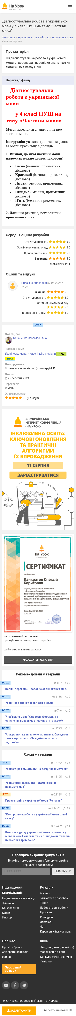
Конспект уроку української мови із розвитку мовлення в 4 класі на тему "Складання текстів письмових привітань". (37, 836)
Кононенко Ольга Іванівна (30, 338)
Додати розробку (39, 659)
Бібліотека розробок (54, 898)
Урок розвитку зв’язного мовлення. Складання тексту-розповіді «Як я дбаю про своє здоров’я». (37, 738)
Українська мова (16, 353)
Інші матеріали (46, 353)
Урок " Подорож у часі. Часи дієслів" (29, 702)
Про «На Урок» (12, 947)
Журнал (45, 893)
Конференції (10, 908)
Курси (6, 913)
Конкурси (46, 917)
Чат (42, 926)
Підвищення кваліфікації (18, 898)
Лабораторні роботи (54, 907)
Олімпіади (46, 922)
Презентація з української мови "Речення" (33, 800)
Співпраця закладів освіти (15, 954)
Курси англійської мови (56, 931)
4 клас (32, 353)
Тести (44, 903)
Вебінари (8, 903)
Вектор (7, 917)
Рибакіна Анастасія (34, 282)
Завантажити (20, 1010)
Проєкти (46, 912)
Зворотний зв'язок (13, 969)
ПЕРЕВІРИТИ (63, 871)
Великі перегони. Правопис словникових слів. (36, 688)
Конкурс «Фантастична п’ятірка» (56, 959)
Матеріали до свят (52, 952)
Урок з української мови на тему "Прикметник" (36, 768)
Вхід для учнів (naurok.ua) (57, 947)
